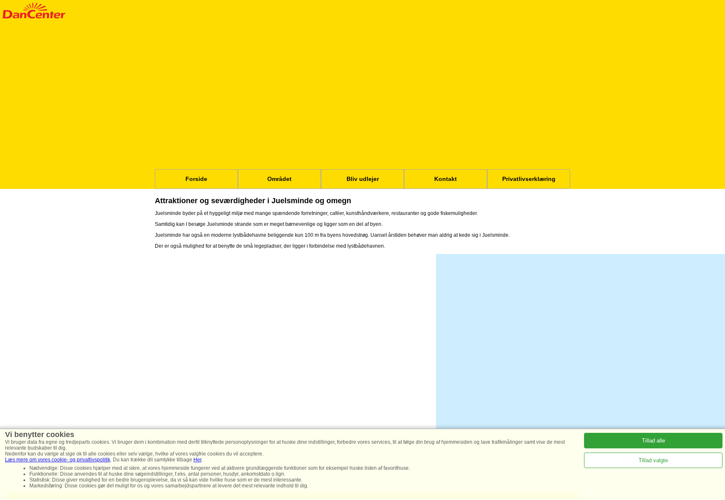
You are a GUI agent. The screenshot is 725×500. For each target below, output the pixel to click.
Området (279, 178)
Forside (196, 178)
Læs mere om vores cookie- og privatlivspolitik (57, 460)
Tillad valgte (653, 460)
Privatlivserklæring (528, 178)
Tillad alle (653, 440)
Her (197, 460)
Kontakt (445, 178)
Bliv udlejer (363, 178)
